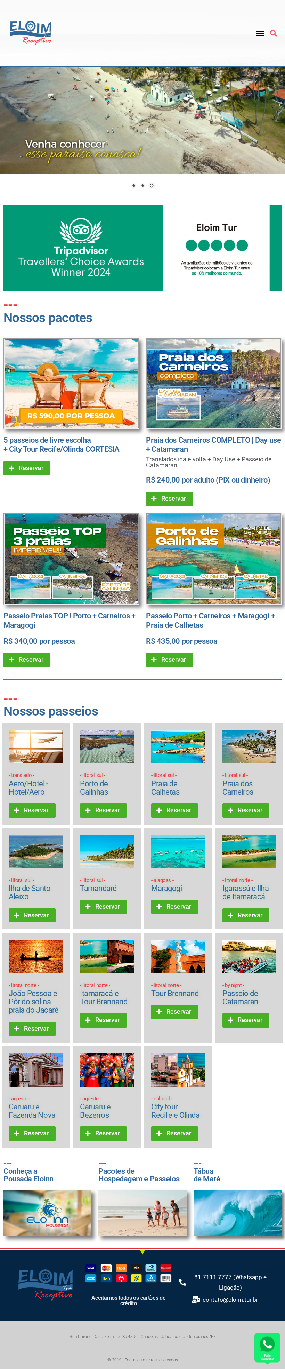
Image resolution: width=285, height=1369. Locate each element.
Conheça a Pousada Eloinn (28, 1171)
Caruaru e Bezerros (95, 1107)
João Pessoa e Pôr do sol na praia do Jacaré (33, 998)
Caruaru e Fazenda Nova (32, 1107)
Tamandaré (98, 885)
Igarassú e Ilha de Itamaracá (245, 889)
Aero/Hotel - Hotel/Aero (28, 784)
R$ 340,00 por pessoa (39, 641)
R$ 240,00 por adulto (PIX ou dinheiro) (208, 480)
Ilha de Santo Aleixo (29, 889)
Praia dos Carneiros (237, 784)
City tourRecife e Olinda (175, 1107)
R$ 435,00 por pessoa (181, 641)
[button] (260, 33)
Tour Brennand (174, 990)
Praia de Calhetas (165, 784)
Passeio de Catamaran (240, 994)
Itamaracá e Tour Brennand (103, 994)
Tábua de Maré (207, 1171)
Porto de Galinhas (94, 784)
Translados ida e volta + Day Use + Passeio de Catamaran (209, 462)
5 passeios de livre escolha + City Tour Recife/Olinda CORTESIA (61, 444)
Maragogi (166, 885)
